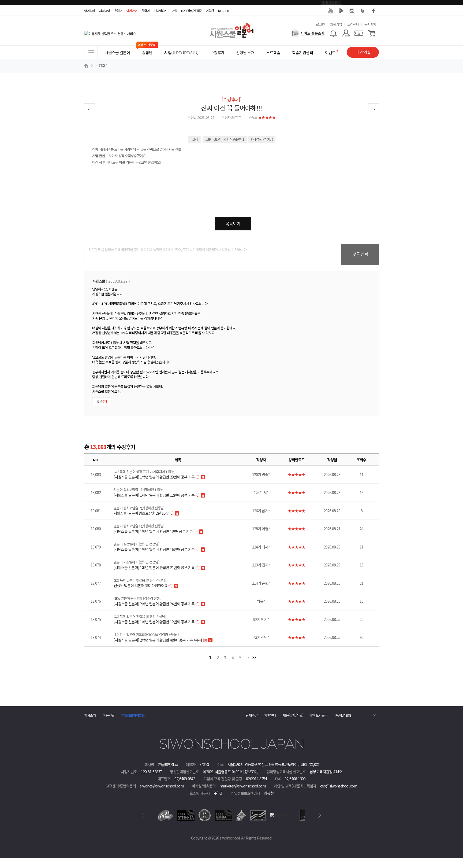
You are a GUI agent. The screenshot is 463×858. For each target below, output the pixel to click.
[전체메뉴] (91, 52)
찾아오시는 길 (319, 715)
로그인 (320, 24)
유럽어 (118, 10)
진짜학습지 (160, 10)
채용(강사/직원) (293, 715)
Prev (143, 815)
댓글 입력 (360, 254)
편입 (174, 10)
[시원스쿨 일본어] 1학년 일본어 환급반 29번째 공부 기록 (156, 474)
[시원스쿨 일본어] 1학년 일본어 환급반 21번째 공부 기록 (156, 564)
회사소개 (90, 715)
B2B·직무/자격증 (191, 10)
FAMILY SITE (343, 715)
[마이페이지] (346, 33)
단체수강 (251, 715)
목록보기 (232, 223)
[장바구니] (371, 33)
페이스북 (373, 10)
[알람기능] (333, 33)
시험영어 (104, 10)
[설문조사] (308, 33)
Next (319, 815)
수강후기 (102, 65)
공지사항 (370, 24)
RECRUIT (223, 10)
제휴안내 (270, 715)
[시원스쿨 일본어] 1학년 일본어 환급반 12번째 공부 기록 (156, 492)
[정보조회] (250, 771)
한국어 (145, 10)
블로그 (362, 10)
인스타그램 (352, 10)
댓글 (101, 401)
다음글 (373, 108)
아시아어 (131, 10)
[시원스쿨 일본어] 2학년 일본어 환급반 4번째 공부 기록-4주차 (160, 637)
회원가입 (336, 24)
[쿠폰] (358, 33)
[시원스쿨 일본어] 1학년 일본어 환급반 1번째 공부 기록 (155, 528)
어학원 (210, 10)
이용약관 (108, 715)
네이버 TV (341, 10)
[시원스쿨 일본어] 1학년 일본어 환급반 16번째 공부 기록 (156, 547)
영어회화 (89, 10)
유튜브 (330, 10)
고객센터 (353, 24)
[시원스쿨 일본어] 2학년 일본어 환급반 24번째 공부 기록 (156, 601)
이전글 (89, 108)
